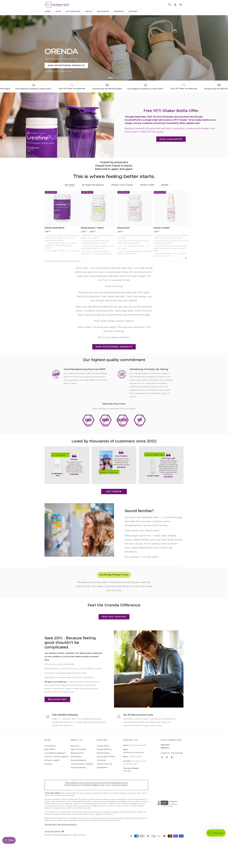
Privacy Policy (103, 746)
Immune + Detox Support (56, 757)
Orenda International (60, 835)
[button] (103, 11)
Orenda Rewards (78, 760)
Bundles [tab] (165, 185)
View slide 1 (111, 76)
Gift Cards (101, 760)
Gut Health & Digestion (55, 753)
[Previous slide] (181, 258)
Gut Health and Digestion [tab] (93, 185)
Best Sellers (50, 749)
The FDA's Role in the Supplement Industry (61, 824)
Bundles (48, 764)
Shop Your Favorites (114, 616)
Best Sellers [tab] (70, 185)
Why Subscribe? (57, 699)
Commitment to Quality (82, 764)
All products (50, 746)
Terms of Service (104, 764)
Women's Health (52, 760)
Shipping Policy (104, 749)
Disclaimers (102, 767)
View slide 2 (117, 76)
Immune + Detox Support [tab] (122, 185)
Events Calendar (78, 767)
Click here (127, 771)
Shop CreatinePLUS (171, 139)
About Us (75, 746)
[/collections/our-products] (114, 48)
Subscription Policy (106, 757)
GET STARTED (114, 491)
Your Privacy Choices (52, 831)
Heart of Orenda (78, 749)
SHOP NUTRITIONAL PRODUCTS (161, 39)
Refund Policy (103, 753)
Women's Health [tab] (147, 185)
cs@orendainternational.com (133, 752)
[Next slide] (185, 258)
